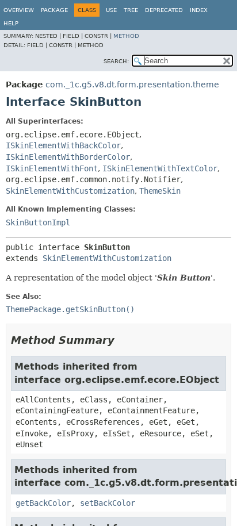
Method (126, 36)
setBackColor (107, 503)
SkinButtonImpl (38, 222)
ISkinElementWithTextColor (159, 168)
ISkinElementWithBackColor (63, 145)
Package (54, 10)
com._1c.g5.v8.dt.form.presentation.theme (132, 84)
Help (10, 23)
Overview (18, 10)
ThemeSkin (160, 190)
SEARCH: (116, 61)
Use (111, 10)
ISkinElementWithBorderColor (68, 157)
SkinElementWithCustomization (70, 190)
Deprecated (164, 10)
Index (199, 10)
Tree (131, 10)
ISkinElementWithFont (52, 168)
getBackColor (43, 503)
